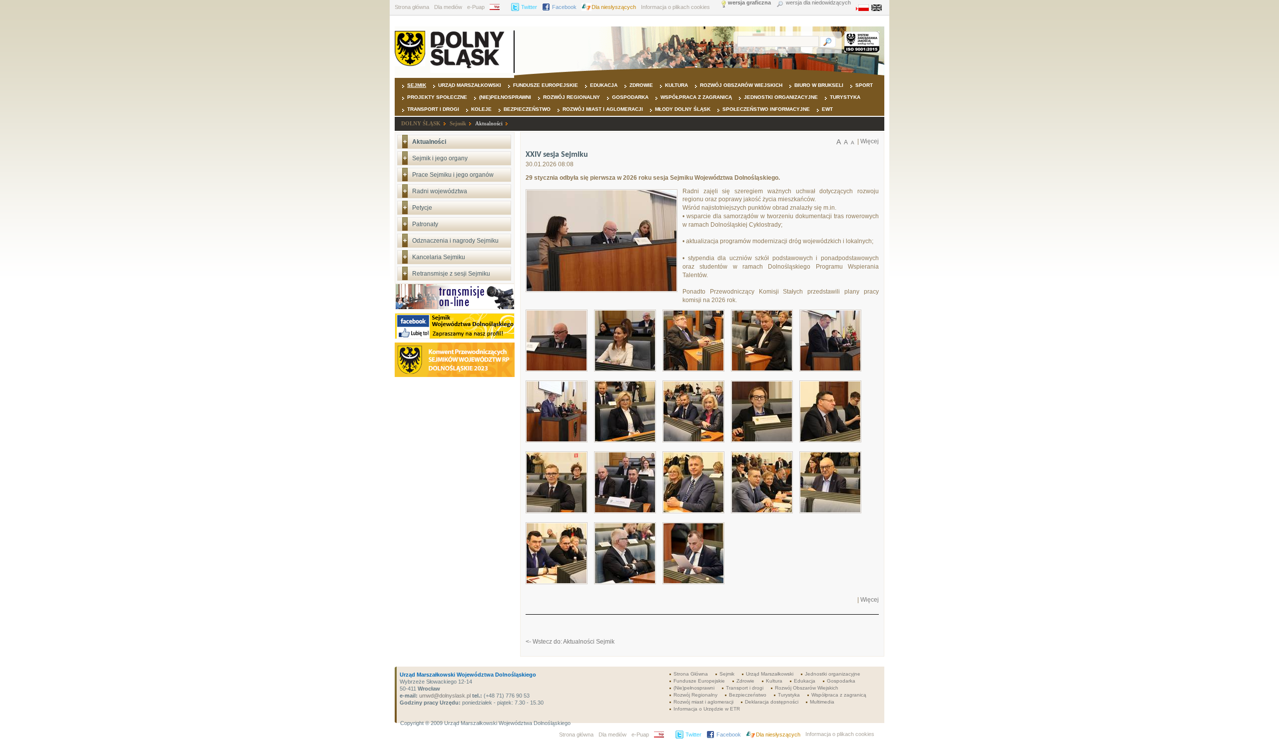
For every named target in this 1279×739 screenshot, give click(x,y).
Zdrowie (641, 85)
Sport (864, 85)
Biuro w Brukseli (818, 85)
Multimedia (822, 702)
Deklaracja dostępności (771, 702)
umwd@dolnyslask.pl (444, 696)
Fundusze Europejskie (545, 85)
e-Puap (476, 7)
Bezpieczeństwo (527, 109)
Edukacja (604, 85)
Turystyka (845, 97)
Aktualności (489, 123)
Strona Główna (690, 674)
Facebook (564, 7)
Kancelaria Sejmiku (438, 257)
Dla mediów (448, 7)
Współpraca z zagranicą (696, 97)
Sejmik (416, 85)
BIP (498, 7)
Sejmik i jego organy (440, 158)
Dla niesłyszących (614, 7)
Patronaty (425, 224)
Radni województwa (439, 191)
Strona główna (412, 7)
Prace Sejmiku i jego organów (453, 174)
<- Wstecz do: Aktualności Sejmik (570, 641)
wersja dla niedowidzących (818, 2)
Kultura (676, 85)
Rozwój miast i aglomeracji (603, 109)
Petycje (422, 207)
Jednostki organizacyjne (781, 97)
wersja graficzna (749, 2)
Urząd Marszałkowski (469, 85)
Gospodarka (630, 97)
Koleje (481, 109)
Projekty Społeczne (437, 97)
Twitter (529, 7)
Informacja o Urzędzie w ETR (706, 709)
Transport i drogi (433, 109)
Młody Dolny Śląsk (682, 109)
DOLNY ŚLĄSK (421, 123)
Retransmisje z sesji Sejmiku (451, 273)
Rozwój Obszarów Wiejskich (741, 85)
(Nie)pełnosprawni (505, 97)
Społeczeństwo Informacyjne (766, 109)
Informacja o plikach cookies (675, 7)
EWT (827, 109)
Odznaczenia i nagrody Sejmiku (455, 240)
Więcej (869, 141)
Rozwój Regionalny (571, 97)
